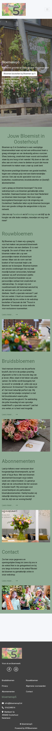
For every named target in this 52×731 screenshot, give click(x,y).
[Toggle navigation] (47, 9)
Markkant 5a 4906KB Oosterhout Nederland (10, 715)
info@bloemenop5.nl (13, 703)
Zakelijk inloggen (11, 80)
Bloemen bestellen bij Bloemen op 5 (19, 73)
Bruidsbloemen (8, 680)
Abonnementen (8, 691)
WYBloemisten (31, 728)
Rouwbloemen (32, 680)
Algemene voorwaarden (36, 686)
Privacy (5, 686)
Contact (29, 691)
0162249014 (9, 707)
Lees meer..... (8, 314)
